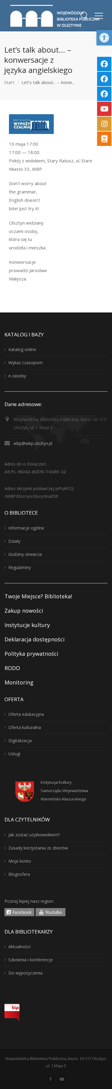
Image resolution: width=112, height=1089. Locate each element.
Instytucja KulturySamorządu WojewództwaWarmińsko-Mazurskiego (64, 791)
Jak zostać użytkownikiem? (34, 835)
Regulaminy (19, 567)
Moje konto (19, 861)
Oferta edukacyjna (26, 714)
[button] (104, 37)
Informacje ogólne (26, 528)
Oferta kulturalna (24, 727)
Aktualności (19, 946)
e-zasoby (17, 376)
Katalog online (22, 349)
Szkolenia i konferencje (30, 960)
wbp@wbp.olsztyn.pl (32, 443)
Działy (14, 541)
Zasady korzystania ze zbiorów (38, 848)
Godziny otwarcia (25, 554)
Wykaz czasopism (25, 362)
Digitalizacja (20, 740)
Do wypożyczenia (25, 973)
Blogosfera (19, 874)
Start (9, 82)
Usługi (14, 753)
